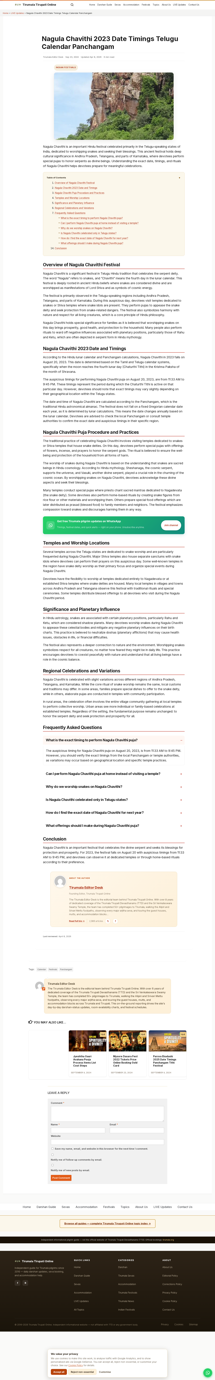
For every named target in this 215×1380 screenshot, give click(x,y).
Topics (156, 4)
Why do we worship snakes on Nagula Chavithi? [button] (84, 787)
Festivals (146, 4)
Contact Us (193, 4)
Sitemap (193, 1324)
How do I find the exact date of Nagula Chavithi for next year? (94, 238)
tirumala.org (168, 1240)
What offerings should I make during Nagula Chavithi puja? (92, 243)
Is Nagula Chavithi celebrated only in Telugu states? (88, 233)
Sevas (118, 4)
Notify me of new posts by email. (70, 1170)
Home (92, 4)
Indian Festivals (66, 67)
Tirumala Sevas (126, 1275)
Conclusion (61, 248)
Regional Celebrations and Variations (74, 208)
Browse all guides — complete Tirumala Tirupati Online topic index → (107, 1223)
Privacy (165, 1324)
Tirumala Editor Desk (86, 888)
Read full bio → (77, 921)
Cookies (178, 1324)
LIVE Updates (179, 4)
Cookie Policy (75, 1365)
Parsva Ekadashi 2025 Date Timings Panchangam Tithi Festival (164, 1061)
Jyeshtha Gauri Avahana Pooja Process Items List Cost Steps (84, 1061)
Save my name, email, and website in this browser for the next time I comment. (101, 1148)
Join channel (171, 525)
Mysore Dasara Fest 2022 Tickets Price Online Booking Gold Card (125, 1061)
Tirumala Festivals (127, 1292)
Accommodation (131, 4)
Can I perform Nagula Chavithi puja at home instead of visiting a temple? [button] (103, 774)
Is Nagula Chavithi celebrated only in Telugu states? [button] (87, 800)
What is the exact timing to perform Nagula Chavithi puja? (92, 218)
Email (114, 1124)
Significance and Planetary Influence (74, 202)
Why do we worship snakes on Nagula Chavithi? (87, 228)
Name (55, 1124)
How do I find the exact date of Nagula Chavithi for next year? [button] (95, 812)
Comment (57, 1103)
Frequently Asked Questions (70, 213)
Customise (105, 1372)
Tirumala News (126, 1301)
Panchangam (66, 969)
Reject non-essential (82, 1372)
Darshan (122, 1267)
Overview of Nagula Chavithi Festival (75, 182)
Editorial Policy (170, 1275)
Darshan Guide (104, 4)
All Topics (79, 1309)
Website (56, 1136)
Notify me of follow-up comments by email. (76, 1159)
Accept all (58, 1372)
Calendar (41, 969)
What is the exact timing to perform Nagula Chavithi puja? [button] (92, 740)
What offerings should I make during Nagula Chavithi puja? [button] (92, 826)
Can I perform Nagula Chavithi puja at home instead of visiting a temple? (100, 223)
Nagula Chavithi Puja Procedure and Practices (79, 192)
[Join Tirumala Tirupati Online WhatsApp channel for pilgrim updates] (207, 1372)
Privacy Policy (169, 1292)
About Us (166, 4)
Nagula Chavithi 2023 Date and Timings (76, 187)
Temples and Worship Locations (72, 197)
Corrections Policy (172, 1284)
